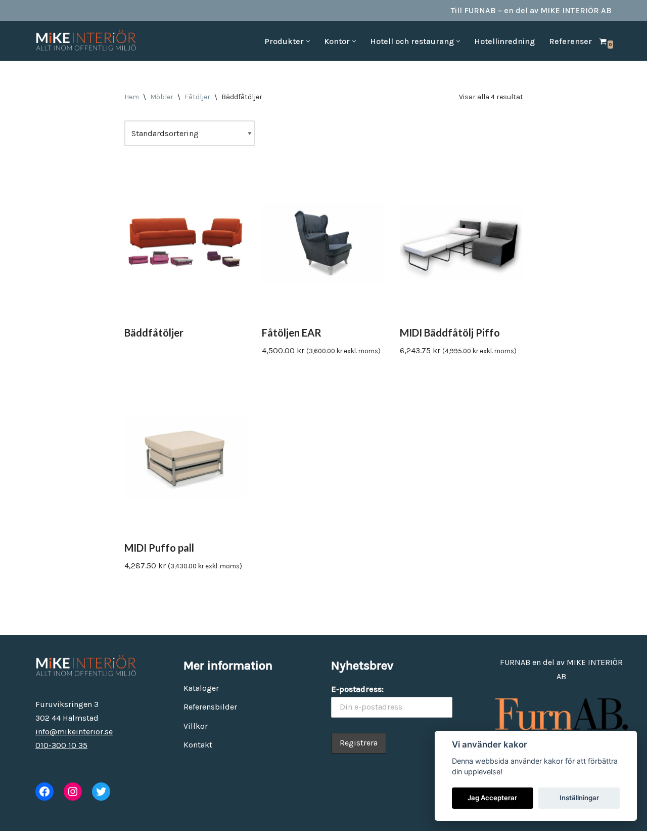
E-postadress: (357, 689)
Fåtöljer (197, 97)
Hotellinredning (504, 41)
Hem (131, 97)
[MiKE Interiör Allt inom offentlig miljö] (85, 41)
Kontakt (197, 745)
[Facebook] (44, 791)
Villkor (195, 726)
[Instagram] (73, 791)
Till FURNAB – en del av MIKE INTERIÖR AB (531, 10)
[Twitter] (101, 791)
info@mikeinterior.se (74, 731)
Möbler (161, 97)
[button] (308, 41)
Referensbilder (210, 707)
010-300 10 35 (61, 745)
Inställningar (579, 798)
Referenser (570, 41)
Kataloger (201, 688)
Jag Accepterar (492, 798)
